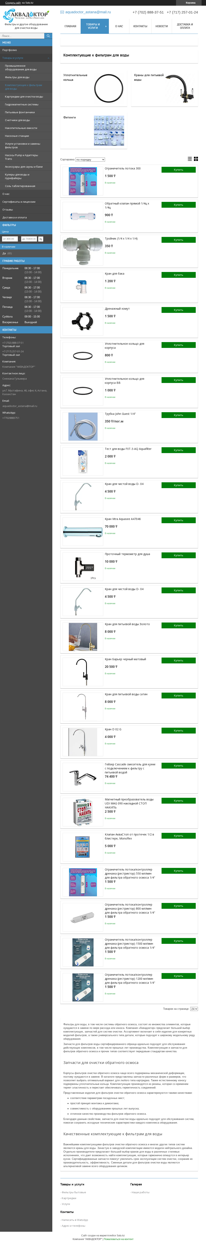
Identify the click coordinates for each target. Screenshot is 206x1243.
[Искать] (48, 36)
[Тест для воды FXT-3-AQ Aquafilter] (83, 461)
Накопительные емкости (21, 128)
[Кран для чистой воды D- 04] (83, 496)
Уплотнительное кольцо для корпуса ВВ (124, 381)
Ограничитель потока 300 (123, 168)
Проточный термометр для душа (127, 554)
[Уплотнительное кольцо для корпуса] (83, 356)
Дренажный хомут (117, 308)
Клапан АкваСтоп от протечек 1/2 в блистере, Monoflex (129, 836)
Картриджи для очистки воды (24, 96)
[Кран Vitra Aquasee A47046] (83, 531)
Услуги (66, 1204)
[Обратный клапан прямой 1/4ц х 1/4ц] (83, 216)
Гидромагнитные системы (21, 104)
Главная (70, 26)
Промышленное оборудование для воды (21, 67)
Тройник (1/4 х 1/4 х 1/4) (121, 238)
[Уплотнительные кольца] (109, 88)
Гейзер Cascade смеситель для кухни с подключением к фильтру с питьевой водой (130, 768)
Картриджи (69, 1198)
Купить (178, 169)
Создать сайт (13, 2)
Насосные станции (17, 136)
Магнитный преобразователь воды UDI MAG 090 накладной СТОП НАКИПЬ (129, 803)
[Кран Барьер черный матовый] (83, 672)
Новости (162, 26)
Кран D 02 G (113, 729)
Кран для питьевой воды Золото (127, 624)
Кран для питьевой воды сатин (126, 694)
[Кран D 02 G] (83, 742)
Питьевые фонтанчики (20, 112)
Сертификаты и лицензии (18, 201)
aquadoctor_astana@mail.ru (19, 406)
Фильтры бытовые (74, 1192)
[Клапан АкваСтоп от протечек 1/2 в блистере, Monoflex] (83, 847)
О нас (5, 194)
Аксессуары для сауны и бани (24, 166)
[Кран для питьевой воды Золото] (83, 637)
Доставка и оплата (14, 217)
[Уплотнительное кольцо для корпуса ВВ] (83, 391)
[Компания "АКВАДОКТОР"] (26, 16)
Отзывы (7, 209)
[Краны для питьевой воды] (180, 88)
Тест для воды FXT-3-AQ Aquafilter (128, 449)
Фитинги (69, 117)
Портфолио (9, 50)
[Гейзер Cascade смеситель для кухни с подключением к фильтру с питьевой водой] (83, 777)
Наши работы (140, 1192)
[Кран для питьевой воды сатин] (83, 707)
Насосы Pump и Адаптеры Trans (21, 157)
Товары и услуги (12, 58)
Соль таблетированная (20, 186)
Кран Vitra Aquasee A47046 (123, 519)
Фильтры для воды (17, 77)
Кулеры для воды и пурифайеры (17, 176)
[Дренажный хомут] (83, 321)
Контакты (140, 26)
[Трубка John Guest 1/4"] (83, 426)
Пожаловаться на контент (119, 1239)
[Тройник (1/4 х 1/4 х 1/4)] (83, 251)
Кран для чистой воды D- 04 (124, 484)
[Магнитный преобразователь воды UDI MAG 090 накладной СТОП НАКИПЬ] (83, 812)
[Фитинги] (109, 131)
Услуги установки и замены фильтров (22, 145)
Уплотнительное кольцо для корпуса (124, 346)
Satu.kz (121, 1235)
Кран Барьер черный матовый (125, 659)
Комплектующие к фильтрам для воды (23, 86)
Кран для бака (114, 273)
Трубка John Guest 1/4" (120, 414)
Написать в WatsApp (75, 1220)
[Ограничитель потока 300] (83, 181)
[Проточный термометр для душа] (83, 566)
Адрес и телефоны (73, 1225)
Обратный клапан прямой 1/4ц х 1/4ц (127, 205)
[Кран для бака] (83, 286)
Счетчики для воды (17, 120)
